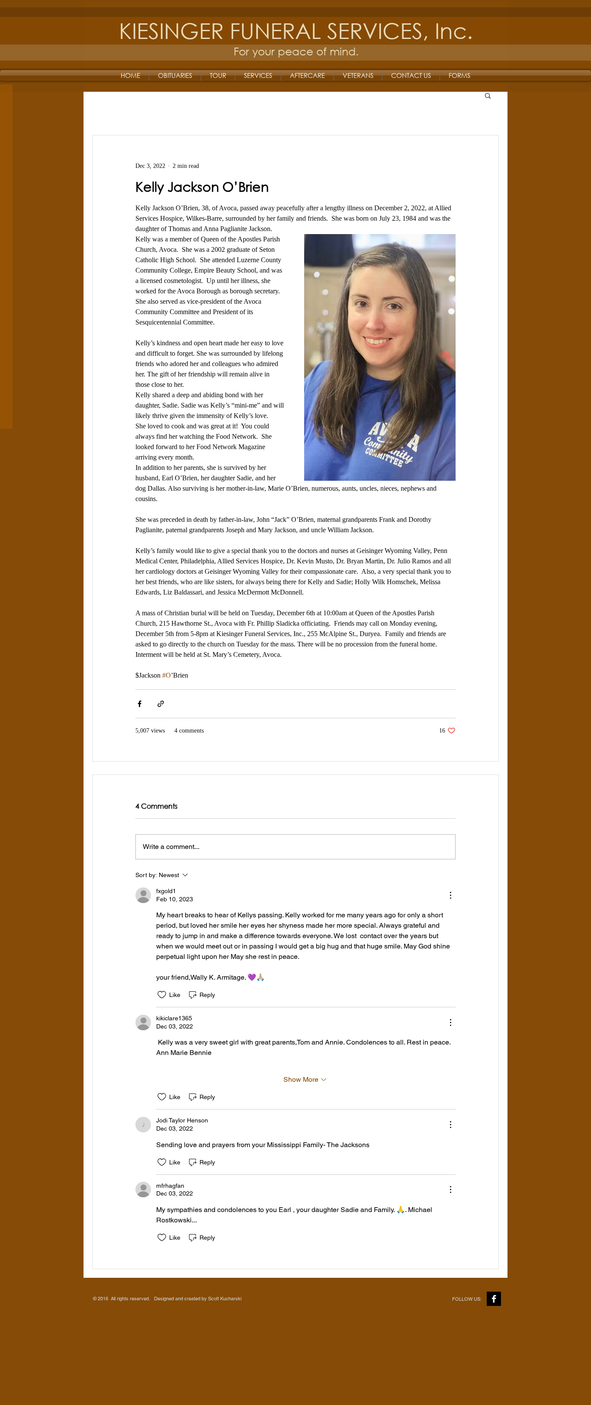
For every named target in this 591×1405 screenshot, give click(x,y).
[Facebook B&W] (494, 1299)
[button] (488, 95)
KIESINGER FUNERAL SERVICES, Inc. (296, 30)
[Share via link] (161, 704)
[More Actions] (450, 895)
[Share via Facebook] (139, 704)
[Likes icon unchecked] (161, 995)
